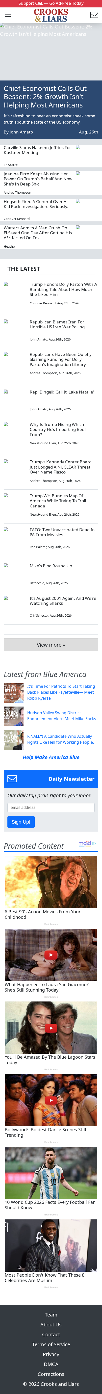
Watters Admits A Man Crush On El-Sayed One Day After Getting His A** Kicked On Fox (38, 233)
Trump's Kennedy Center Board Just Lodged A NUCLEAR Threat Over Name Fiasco (61, 467)
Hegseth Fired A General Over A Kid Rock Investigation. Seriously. (36, 204)
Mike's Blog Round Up (51, 566)
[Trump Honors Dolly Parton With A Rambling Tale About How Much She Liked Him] (15, 293)
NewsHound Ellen (43, 443)
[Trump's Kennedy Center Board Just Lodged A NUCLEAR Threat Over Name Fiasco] (15, 470)
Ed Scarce (11, 164)
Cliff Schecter (39, 615)
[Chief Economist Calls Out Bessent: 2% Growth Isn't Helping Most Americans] (51, 51)
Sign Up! (21, 822)
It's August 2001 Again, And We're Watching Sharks (63, 600)
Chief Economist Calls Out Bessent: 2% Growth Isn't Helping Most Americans (45, 96)
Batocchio (37, 583)
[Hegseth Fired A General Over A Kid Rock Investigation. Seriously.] (87, 210)
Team (51, 1314)
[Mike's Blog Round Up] (15, 574)
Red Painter (38, 547)
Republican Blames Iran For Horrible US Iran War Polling (57, 324)
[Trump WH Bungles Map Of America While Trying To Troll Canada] (15, 504)
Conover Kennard (17, 218)
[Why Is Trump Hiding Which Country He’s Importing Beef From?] (15, 433)
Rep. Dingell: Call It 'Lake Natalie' (62, 392)
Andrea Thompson (17, 192)
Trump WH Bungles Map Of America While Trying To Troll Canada (58, 501)
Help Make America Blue (51, 757)
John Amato (21, 132)
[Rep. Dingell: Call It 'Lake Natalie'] (15, 401)
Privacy (51, 1354)
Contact (51, 1334)
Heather (10, 246)
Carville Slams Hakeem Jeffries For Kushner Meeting (37, 150)
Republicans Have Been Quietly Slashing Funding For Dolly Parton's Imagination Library (61, 359)
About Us (51, 1324)
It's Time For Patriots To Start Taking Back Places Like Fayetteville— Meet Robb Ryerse (61, 692)
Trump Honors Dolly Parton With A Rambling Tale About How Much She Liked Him (63, 289)
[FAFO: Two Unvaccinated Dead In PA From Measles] (15, 538)
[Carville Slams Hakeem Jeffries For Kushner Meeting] (87, 156)
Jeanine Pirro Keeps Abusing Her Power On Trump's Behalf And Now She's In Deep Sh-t (38, 179)
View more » (51, 644)
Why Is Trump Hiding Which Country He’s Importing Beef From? (58, 429)
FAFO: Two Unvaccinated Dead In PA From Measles (62, 532)
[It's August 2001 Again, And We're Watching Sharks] (15, 607)
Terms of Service (51, 1344)
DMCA (51, 1364)
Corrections (51, 1374)
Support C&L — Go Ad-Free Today (51, 3)
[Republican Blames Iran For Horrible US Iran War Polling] (15, 330)
